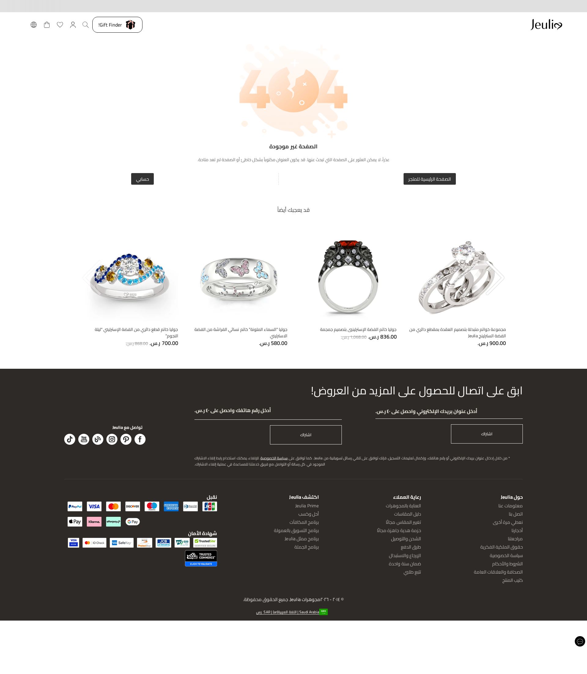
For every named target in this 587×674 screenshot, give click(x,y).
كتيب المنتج (512, 580)
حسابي (142, 179)
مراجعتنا (515, 538)
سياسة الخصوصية (274, 458)
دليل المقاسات (407, 513)
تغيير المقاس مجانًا (403, 522)
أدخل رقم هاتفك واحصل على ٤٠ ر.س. (232, 410)
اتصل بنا (516, 513)
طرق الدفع (411, 546)
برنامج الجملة (306, 546)
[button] (293, 612)
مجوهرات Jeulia (305, 599)
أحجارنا (517, 530)
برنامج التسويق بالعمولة (296, 530)
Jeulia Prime (307, 505)
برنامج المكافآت (304, 522)
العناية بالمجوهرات (403, 505)
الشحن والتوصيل (406, 538)
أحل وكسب (308, 513)
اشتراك (487, 434)
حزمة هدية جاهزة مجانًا (399, 530)
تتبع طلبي (412, 571)
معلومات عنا (510, 505)
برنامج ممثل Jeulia (302, 538)
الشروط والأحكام (507, 563)
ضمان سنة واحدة (405, 563)
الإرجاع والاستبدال (405, 555)
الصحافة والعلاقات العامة (498, 571)
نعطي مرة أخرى (508, 522)
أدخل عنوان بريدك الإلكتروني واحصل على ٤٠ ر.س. (426, 411)
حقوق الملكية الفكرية (501, 546)
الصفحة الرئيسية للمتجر (429, 179)
